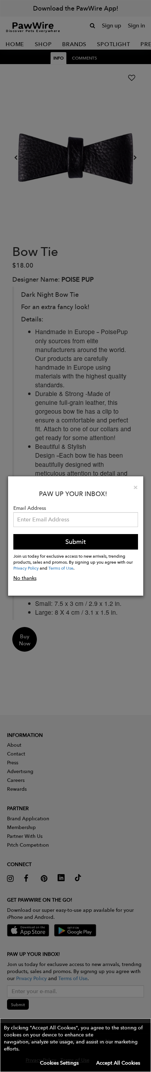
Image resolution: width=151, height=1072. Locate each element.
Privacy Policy (26, 568)
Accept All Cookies (118, 1063)
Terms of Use (60, 568)
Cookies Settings (59, 1063)
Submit (75, 542)
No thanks (25, 578)
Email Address (29, 508)
